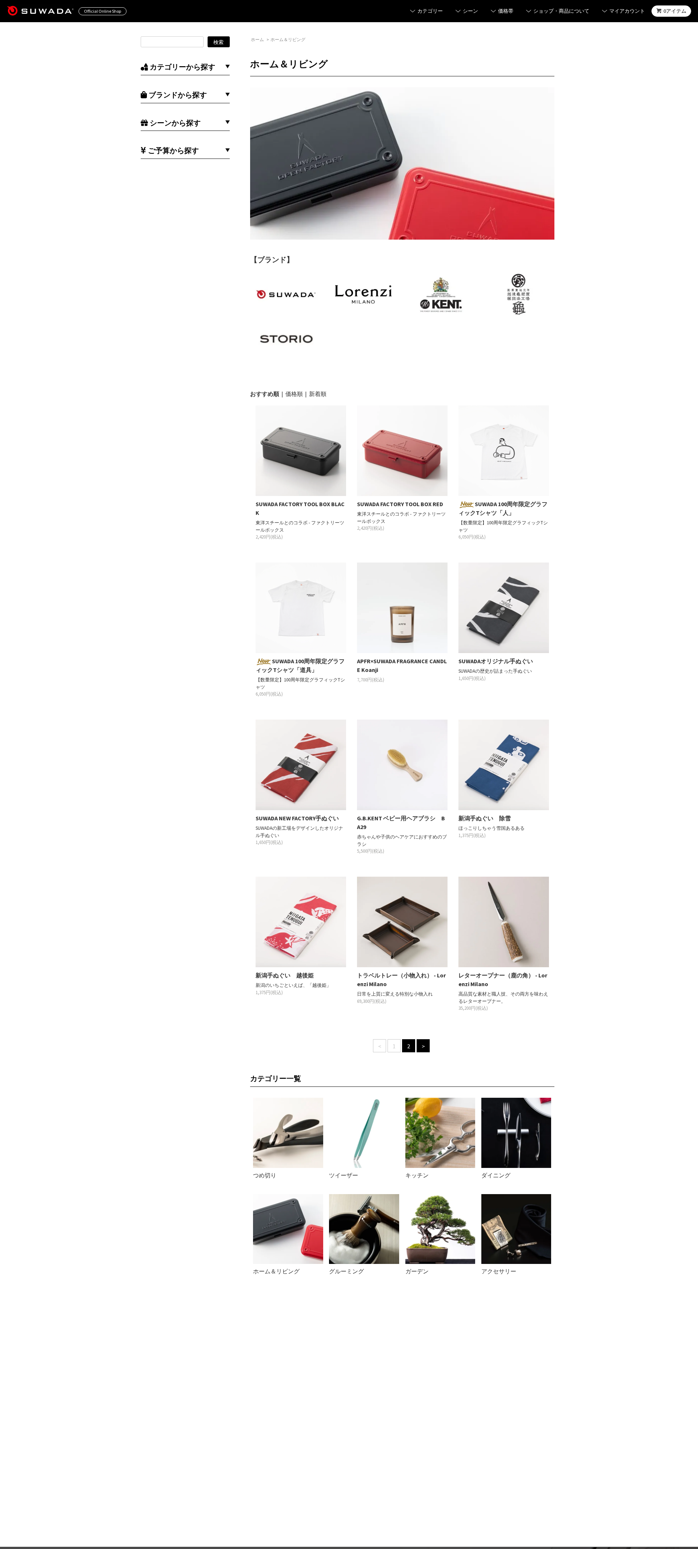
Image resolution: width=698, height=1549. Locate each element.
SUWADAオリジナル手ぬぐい (495, 661)
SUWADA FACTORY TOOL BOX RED (400, 504)
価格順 (294, 393)
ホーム (257, 39)
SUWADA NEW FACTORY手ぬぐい (297, 818)
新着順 (317, 393)
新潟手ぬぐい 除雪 (484, 818)
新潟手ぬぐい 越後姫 (285, 975)
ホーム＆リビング (287, 39)
